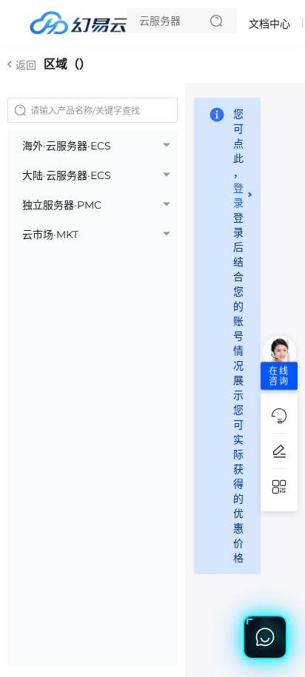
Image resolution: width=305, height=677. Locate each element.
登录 (238, 195)
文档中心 (269, 23)
